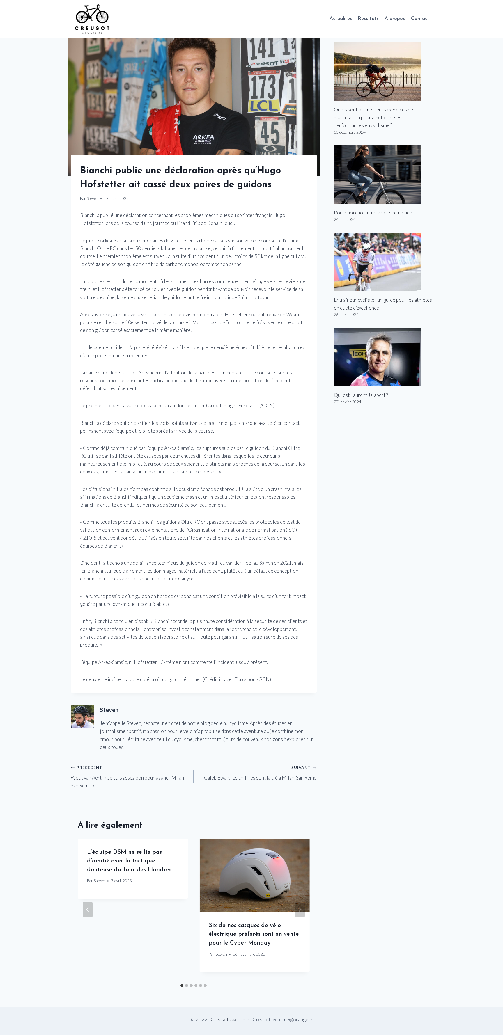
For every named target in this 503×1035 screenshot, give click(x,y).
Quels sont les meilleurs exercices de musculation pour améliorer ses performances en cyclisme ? (373, 117)
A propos (395, 18)
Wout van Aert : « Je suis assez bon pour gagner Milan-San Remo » (128, 777)
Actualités (341, 18)
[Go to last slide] (88, 909)
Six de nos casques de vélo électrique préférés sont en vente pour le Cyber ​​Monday (254, 934)
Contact (420, 18)
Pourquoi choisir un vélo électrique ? (373, 213)
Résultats (368, 18)
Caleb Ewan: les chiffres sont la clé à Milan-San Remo (260, 773)
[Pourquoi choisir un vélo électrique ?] (383, 174)
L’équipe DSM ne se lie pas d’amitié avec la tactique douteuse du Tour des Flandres (129, 861)
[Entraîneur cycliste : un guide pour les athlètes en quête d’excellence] (383, 262)
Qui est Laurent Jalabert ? (361, 395)
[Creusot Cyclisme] (92, 19)
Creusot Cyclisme (230, 1019)
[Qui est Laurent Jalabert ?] (383, 357)
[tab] (181, 985)
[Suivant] (300, 909)
